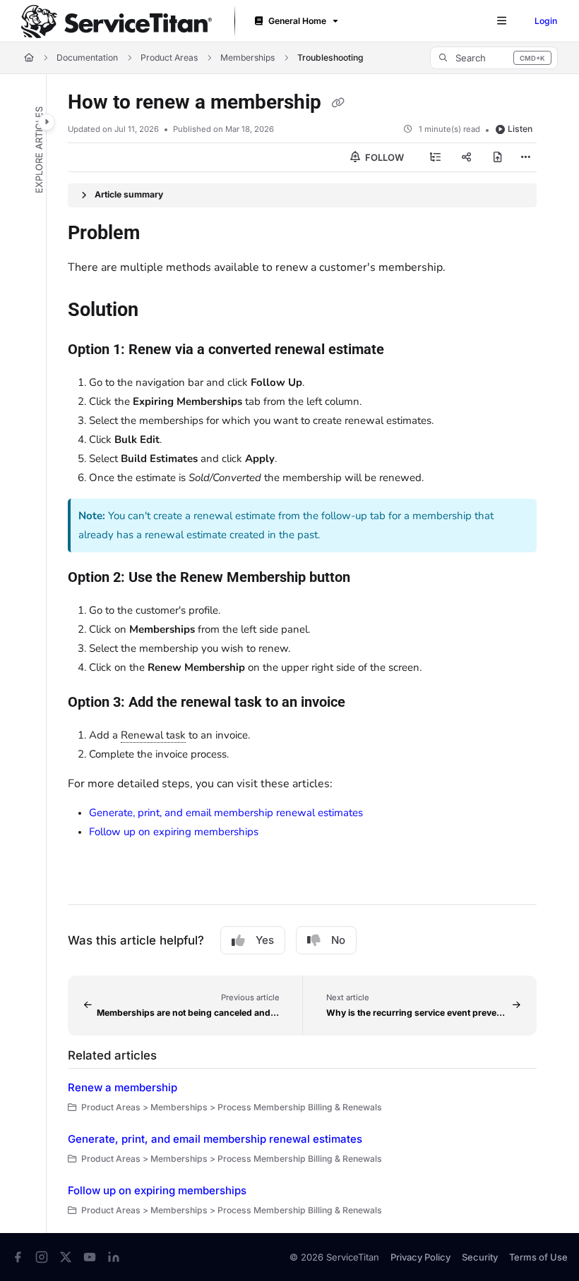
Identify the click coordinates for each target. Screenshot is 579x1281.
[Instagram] (41, 1257)
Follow (383, 157)
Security (480, 1257)
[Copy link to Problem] (161, 233)
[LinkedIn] (113, 1257)
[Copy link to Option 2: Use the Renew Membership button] (372, 578)
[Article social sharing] (466, 157)
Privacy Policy (420, 1257)
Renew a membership (122, 1087)
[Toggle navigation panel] (46, 122)
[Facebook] (17, 1257)
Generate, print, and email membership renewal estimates (226, 813)
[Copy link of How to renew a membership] (337, 103)
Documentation (87, 57)
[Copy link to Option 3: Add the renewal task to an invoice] (367, 703)
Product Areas (169, 57)
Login (546, 21)
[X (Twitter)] (65, 1257)
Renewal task (153, 735)
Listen (520, 128)
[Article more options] (525, 157)
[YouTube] (89, 1257)
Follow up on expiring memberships (173, 832)
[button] (494, 58)
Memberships (247, 57)
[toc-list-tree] (435, 157)
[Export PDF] (498, 157)
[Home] (116, 21)
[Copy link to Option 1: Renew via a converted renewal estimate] (406, 350)
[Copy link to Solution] (160, 311)
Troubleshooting (330, 57)
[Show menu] (501, 21)
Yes (265, 940)
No (338, 940)
